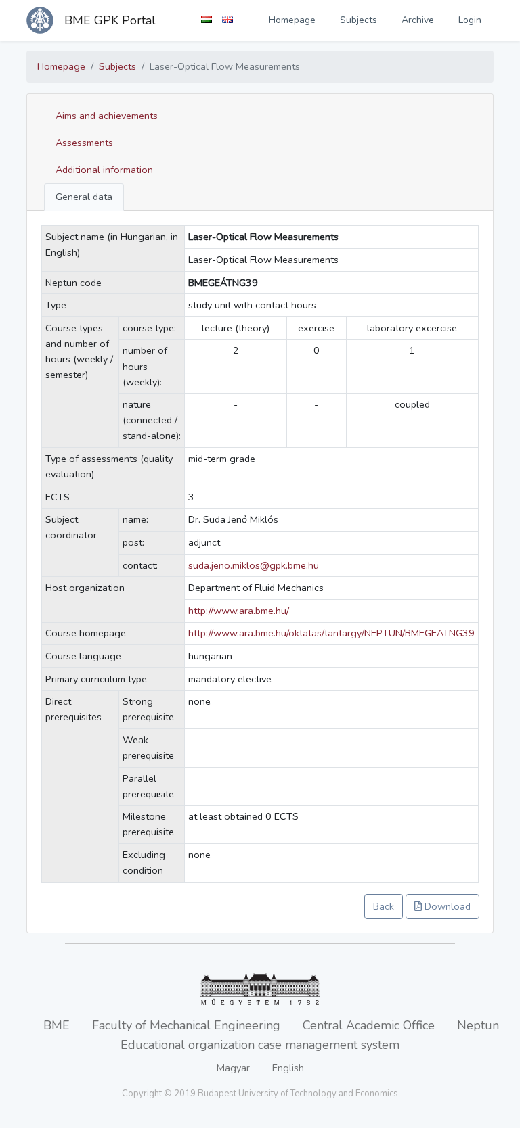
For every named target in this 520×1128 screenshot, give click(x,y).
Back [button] (383, 906)
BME (56, 1025)
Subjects (358, 20)
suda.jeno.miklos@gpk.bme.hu (253, 565)
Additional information (104, 170)
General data (84, 197)
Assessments (84, 142)
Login (469, 20)
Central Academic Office (369, 1025)
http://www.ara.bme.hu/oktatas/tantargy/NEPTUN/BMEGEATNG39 (331, 633)
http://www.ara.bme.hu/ (238, 610)
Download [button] (446, 906)
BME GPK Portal (110, 20)
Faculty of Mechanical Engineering (186, 1025)
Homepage (292, 20)
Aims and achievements (107, 115)
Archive (418, 20)
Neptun (478, 1025)
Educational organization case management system (260, 1045)
